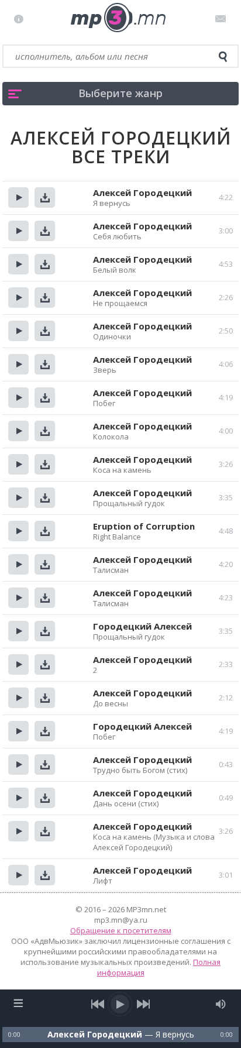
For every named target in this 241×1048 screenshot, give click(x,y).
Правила (21, 18)
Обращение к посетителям (120, 930)
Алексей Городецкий (142, 192)
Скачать (45, 197)
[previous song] (98, 1004)
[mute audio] (221, 1004)
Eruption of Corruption (144, 526)
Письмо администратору (222, 18)
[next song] (143, 1004)
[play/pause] (120, 1004)
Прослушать (18, 197)
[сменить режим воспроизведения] (17, 1003)
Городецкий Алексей (142, 626)
